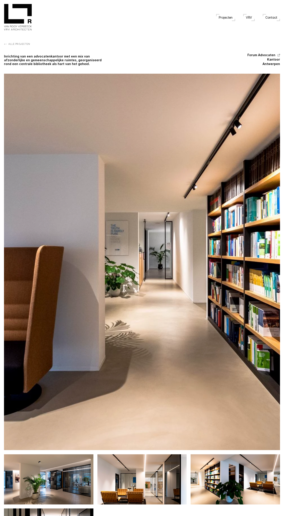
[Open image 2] (48, 479)
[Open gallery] (142, 262)
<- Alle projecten (17, 44)
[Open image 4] (235, 479)
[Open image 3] (142, 479)
